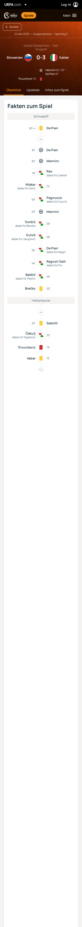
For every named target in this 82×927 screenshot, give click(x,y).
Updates (33, 90)
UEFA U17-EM (10, 15)
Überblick (13, 90)
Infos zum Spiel (57, 90)
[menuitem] (39, 15)
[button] (68, 15)
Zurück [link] (13, 27)
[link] (28, 15)
